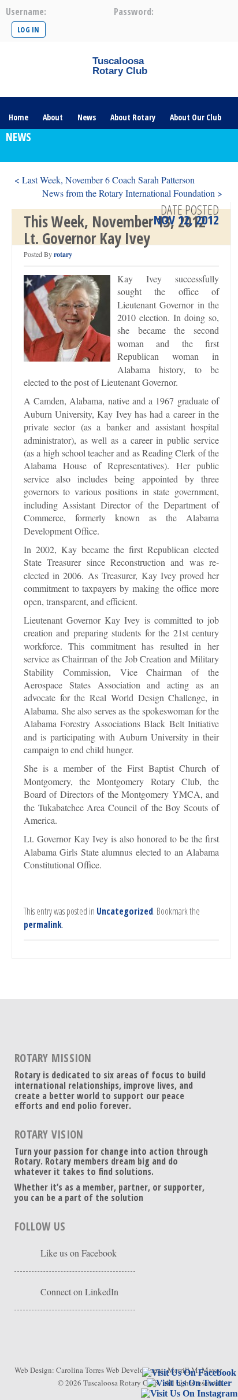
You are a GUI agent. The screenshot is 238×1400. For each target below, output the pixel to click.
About (53, 117)
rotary (63, 254)
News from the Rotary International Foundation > (132, 193)
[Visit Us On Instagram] (188, 1394)
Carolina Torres (80, 1370)
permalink (43, 924)
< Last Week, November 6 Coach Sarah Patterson (104, 180)
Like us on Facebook (78, 1253)
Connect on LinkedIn (79, 1291)
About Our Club (195, 117)
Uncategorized (124, 911)
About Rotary (132, 117)
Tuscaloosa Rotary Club (120, 1382)
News (86, 117)
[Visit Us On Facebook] (189, 1373)
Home (18, 117)
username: (26, 11)
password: (134, 11)
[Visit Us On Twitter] (189, 1383)
